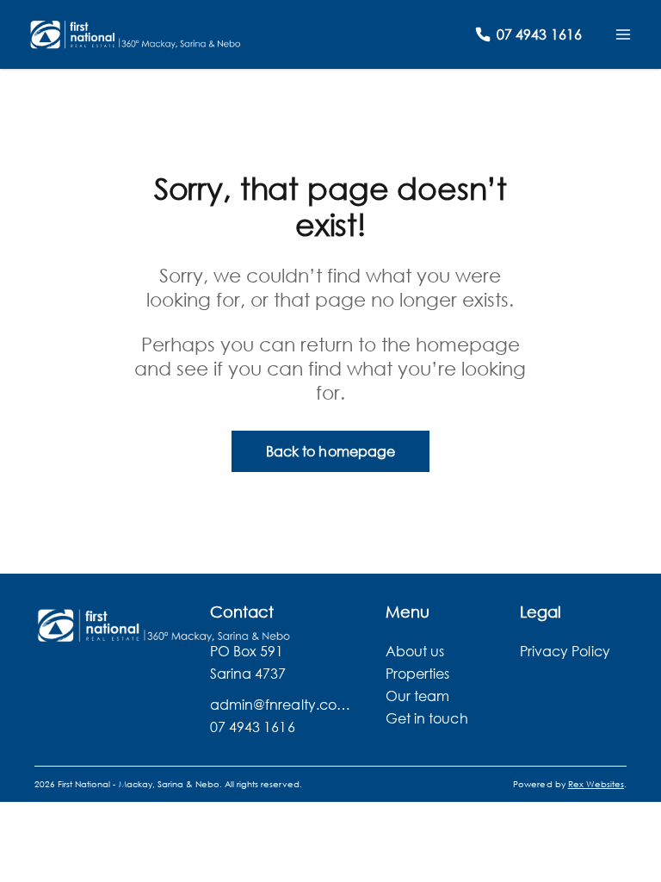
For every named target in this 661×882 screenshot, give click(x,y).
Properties (418, 673)
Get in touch (427, 718)
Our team (417, 695)
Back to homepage (330, 451)
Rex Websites (596, 784)
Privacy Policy (565, 651)
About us (415, 651)
